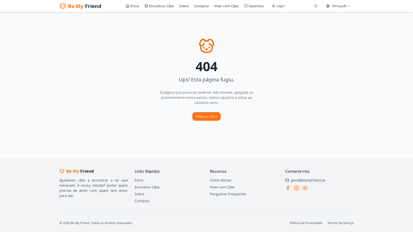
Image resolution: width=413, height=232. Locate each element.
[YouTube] (305, 188)
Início (139, 180)
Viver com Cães (222, 187)
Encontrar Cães (147, 187)
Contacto (142, 200)
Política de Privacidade (306, 223)
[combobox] (339, 6)
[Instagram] (296, 188)
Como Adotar (221, 180)
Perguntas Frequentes (228, 194)
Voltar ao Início (206, 116)
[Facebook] (287, 188)
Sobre (139, 194)
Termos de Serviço (340, 223)
